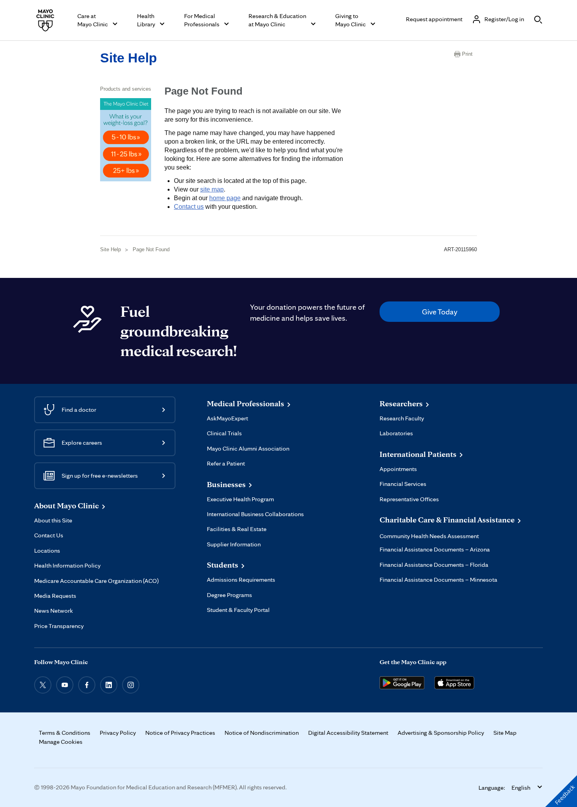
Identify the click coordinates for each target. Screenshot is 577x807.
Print (467, 54)
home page (225, 198)
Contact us (189, 206)
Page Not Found (151, 249)
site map (212, 189)
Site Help (128, 57)
